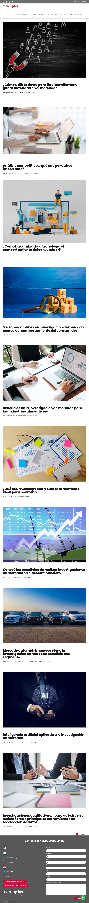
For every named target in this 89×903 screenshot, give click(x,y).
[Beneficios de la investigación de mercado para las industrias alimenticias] (44, 373)
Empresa (48, 865)
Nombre (48, 847)
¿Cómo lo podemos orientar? (54, 882)
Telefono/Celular (51, 853)
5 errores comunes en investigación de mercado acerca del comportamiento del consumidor (43, 329)
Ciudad (48, 876)
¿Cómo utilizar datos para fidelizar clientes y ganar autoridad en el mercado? (40, 86)
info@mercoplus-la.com (80, 1)
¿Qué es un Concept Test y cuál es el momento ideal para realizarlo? (41, 491)
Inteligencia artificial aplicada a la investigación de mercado (43, 736)
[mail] (4, 848)
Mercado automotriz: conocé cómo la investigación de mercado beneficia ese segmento (36, 654)
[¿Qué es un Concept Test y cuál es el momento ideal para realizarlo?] (44, 454)
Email (48, 859)
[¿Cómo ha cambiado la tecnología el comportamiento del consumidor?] (44, 211)
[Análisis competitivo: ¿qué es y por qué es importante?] (44, 130)
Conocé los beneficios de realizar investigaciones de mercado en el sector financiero (44, 571)
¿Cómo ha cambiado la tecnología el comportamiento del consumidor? (33, 248)
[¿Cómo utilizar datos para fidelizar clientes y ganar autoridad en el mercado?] (44, 49)
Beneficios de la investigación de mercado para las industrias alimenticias (43, 410)
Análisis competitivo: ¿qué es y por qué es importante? (37, 167)
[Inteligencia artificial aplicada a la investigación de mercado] (44, 699)
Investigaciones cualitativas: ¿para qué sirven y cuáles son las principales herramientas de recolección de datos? (43, 819)
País (47, 870)
